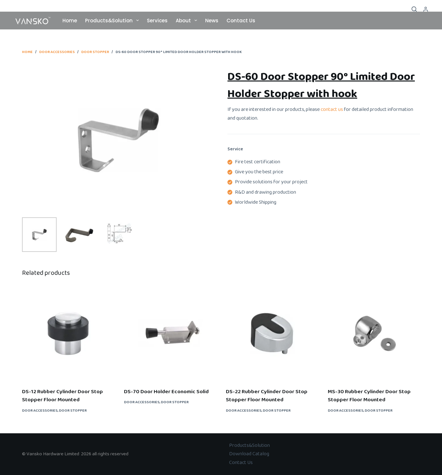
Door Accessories (40, 410)
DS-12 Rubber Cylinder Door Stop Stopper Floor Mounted (62, 396)
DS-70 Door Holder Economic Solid (166, 391)
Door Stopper (73, 410)
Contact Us (241, 20)
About (183, 20)
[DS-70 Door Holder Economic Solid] (170, 333)
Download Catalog (249, 454)
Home (69, 20)
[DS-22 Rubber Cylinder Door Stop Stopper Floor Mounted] (272, 333)
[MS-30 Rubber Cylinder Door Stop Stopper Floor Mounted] (374, 333)
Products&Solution (109, 20)
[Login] (425, 9)
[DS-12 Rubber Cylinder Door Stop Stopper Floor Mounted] (68, 333)
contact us (331, 109)
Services (157, 20)
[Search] (414, 9)
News (211, 20)
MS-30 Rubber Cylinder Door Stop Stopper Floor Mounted (369, 396)
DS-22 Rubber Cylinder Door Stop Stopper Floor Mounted (266, 396)
